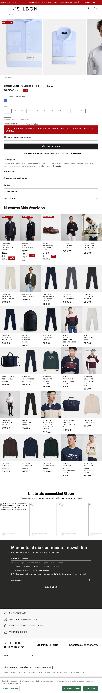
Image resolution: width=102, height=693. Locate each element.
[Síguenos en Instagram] (8, 647)
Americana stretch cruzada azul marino (8, 246)
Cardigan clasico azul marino (27, 466)
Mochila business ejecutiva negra (26, 339)
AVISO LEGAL (10, 673)
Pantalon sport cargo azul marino (7, 422)
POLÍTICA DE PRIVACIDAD (40, 673)
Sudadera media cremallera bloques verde (69, 339)
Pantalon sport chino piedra (89, 338)
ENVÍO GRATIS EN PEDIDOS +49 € (24, 619)
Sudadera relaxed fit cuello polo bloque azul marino (48, 425)
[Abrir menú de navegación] (6, 9)
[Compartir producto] (95, 72)
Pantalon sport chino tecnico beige (8, 296)
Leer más (57, 166)
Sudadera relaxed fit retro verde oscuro (48, 380)
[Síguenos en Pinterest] (22, 647)
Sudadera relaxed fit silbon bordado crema (88, 468)
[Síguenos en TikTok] (19, 647)
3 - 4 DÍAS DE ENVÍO (17, 613)
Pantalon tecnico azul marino (48, 338)
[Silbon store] (24, 9)
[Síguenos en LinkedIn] (15, 647)
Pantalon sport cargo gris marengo (69, 296)
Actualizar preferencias (43, 667)
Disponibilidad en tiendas (19, 137)
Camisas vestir (9, 78)
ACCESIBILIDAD (60, 673)
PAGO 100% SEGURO (18, 632)
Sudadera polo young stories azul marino (68, 380)
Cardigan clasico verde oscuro (49, 466)
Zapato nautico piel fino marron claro (48, 246)
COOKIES (22, 673)
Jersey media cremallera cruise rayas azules (89, 246)
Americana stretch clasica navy (27, 245)
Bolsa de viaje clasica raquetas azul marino (69, 423)
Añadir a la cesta (51, 146)
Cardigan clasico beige (89, 421)
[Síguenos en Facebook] (5, 647)
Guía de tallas (32, 124)
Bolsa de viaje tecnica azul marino (8, 379)
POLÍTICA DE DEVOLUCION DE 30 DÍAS (26, 626)
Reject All (90, 688)
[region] (51, 685)
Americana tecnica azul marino (68, 245)
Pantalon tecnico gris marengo (89, 296)
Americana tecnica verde (28, 295)
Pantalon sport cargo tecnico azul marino (48, 297)
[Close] (98, 681)
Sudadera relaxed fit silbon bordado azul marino (69, 468)
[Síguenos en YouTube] (12, 647)
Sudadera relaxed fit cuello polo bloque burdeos (89, 381)
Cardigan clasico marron (6, 466)
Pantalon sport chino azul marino (7, 338)
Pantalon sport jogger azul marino (28, 379)
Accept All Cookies (72, 688)
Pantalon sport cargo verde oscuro (28, 422)
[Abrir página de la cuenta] (89, 8)
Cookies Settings (10, 688)
